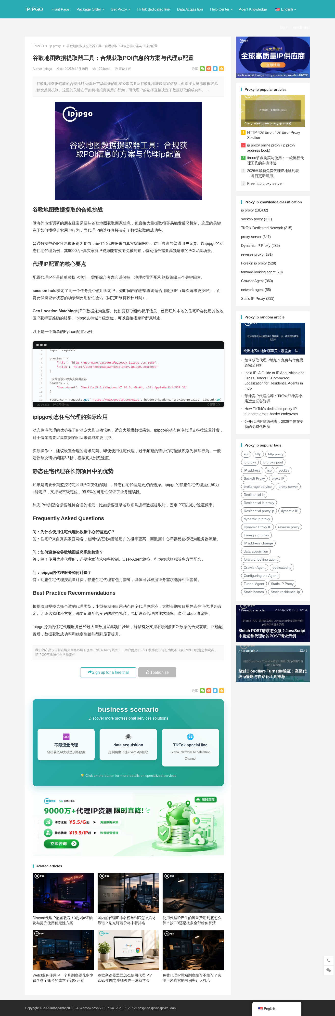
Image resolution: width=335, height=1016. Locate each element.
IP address (252, 470)
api (246, 454)
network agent (252, 290)
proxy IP (278, 478)
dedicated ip (281, 567)
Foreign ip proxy (254, 263)
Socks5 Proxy (254, 478)
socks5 (284, 470)
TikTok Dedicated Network (262, 228)
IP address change (258, 543)
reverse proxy (252, 254)
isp (269, 470)
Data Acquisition (190, 9)
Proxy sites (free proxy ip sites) (267, 123)
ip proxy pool (273, 462)
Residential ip (254, 495)
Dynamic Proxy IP (257, 527)
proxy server (251, 237)
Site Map (169, 1008)
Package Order (89, 9)
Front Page (60, 9)
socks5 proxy (252, 219)
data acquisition (256, 551)
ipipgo (48, 69)
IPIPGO (34, 9)
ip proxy (55, 46)
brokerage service (258, 486)
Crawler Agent (252, 281)
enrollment (301, 27)
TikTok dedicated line (153, 9)
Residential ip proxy (259, 503)
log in (284, 27)
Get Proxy (119, 9)
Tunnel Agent (254, 584)
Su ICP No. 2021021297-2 (117, 1008)
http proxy (275, 454)
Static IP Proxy (253, 298)
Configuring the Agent (260, 576)
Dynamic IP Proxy (256, 245)
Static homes (254, 592)
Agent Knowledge (253, 9)
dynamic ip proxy (257, 519)
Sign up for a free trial (110, 672)
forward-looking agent (258, 272)
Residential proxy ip (259, 511)
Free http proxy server (265, 183)
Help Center (219, 9)
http (258, 454)
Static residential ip (285, 592)
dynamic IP (289, 511)
